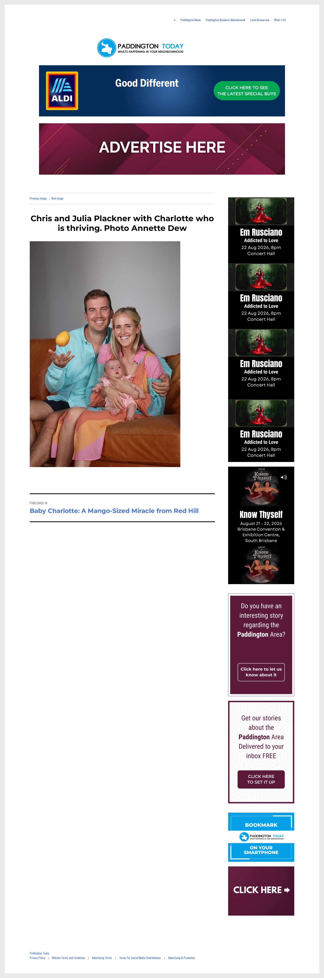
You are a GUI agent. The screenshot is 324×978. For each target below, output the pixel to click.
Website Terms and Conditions (68, 958)
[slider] (265, 580)
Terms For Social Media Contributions (140, 958)
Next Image (57, 198)
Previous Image (38, 198)
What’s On (280, 19)
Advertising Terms (102, 958)
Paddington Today (39, 953)
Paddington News (190, 19)
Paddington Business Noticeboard (225, 19)
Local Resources (259, 19)
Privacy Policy (37, 958)
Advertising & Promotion (181, 958)
